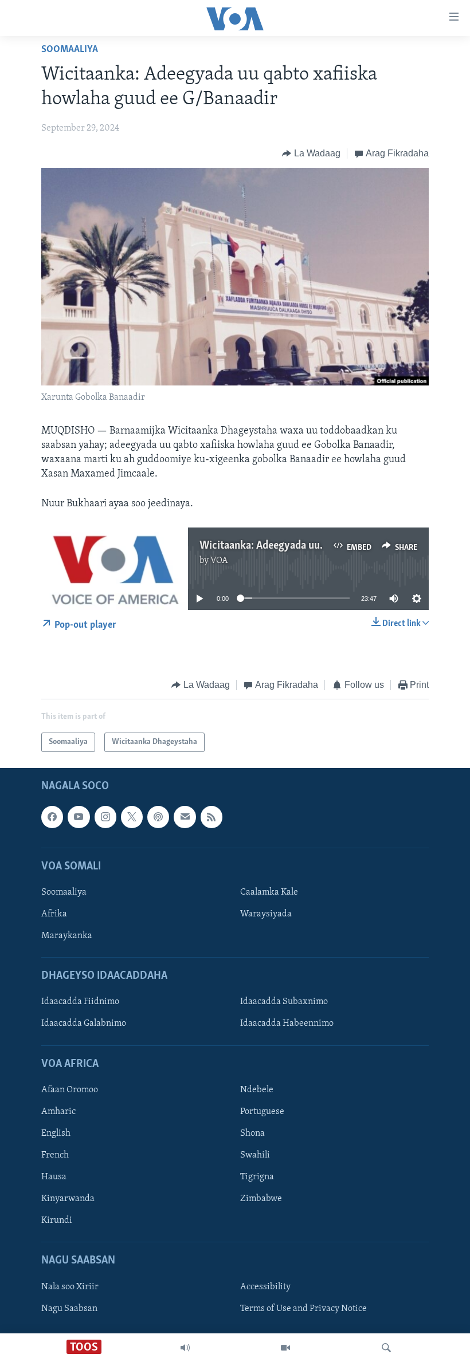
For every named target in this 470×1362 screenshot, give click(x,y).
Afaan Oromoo (69, 1090)
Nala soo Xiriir (70, 1287)
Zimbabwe (261, 1198)
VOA (219, 560)
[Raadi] (386, 1347)
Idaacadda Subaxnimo (284, 1002)
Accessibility (265, 1287)
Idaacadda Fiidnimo (80, 1002)
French (55, 1155)
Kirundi (56, 1220)
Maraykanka (66, 935)
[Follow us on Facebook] (52, 817)
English (55, 1133)
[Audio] (185, 1347)
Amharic (58, 1111)
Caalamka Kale (269, 892)
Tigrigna (257, 1177)
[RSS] (211, 817)
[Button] (311, 153)
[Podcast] (158, 817)
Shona (252, 1133)
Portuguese (262, 1111)
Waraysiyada (266, 914)
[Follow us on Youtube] (78, 817)
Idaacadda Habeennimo (287, 1024)
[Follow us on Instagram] (105, 817)
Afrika (54, 914)
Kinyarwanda (68, 1198)
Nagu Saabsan (69, 1308)
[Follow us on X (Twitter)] (132, 817)
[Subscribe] (184, 817)
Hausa (53, 1177)
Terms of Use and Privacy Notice (303, 1308)
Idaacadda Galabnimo (83, 1024)
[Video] (285, 1347)
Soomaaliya (69, 50)
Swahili (255, 1155)
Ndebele (256, 1090)
